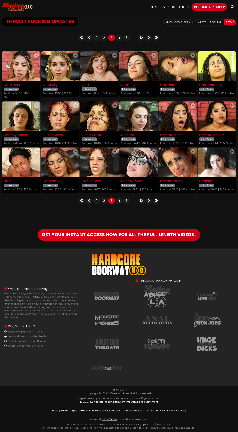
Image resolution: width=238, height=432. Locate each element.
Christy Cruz (92, 135)
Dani (7, 181)
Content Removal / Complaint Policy (165, 410)
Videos (169, 7)
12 (141, 38)
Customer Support (132, 410)
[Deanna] (217, 162)
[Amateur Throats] (107, 344)
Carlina (88, 85)
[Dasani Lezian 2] (178, 162)
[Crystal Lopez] (178, 116)
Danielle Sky (52, 181)
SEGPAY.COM (109, 419)
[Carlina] (99, 66)
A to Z (230, 22)
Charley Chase (16, 135)
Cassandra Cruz (212, 85)
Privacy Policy (112, 410)
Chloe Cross (53, 135)
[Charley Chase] (21, 116)
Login (184, 7)
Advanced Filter (177, 22)
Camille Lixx (13, 85)
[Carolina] (178, 66)
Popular (216, 22)
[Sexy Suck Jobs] (207, 320)
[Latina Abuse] (17, 7)
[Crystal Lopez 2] (217, 116)
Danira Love (91, 181)
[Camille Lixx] (21, 66)
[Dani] (21, 162)
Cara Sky (50, 85)
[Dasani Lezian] (138, 162)
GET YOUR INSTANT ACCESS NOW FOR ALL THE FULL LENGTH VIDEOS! (119, 234)
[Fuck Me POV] (107, 368)
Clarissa (127, 135)
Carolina (167, 85)
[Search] (232, 7)
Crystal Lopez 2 (211, 135)
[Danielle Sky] (60, 162)
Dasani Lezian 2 (172, 181)
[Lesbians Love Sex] (207, 296)
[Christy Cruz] (99, 116)
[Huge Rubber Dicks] (207, 344)
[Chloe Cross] (60, 116)
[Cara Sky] (60, 66)
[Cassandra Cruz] (217, 66)
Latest (201, 22)
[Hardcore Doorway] (107, 296)
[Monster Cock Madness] (107, 320)
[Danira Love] (99, 162)
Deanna (205, 181)
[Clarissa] (138, 116)
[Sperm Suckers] (157, 344)
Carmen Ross (132, 85)
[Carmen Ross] (138, 66)
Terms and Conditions (90, 410)
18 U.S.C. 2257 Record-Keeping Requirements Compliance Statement (119, 401)
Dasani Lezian (132, 181)
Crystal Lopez (171, 135)
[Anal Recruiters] (157, 320)
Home (154, 7)
